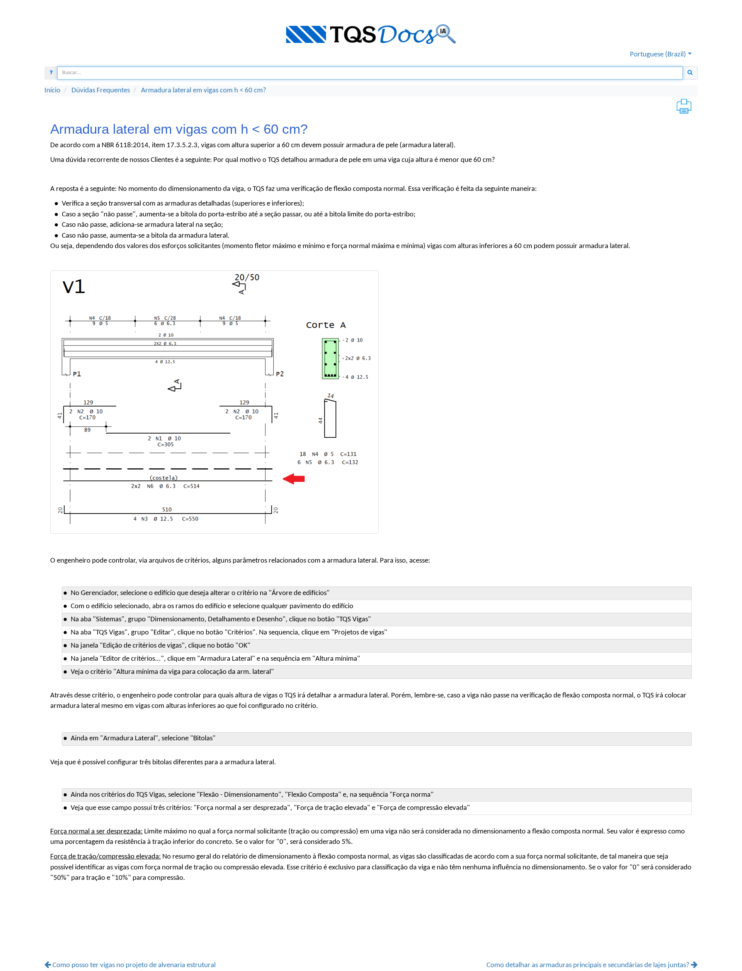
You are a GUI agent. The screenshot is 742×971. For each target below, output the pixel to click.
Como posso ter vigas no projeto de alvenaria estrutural (133, 965)
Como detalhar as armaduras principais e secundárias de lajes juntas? (589, 965)
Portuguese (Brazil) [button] (658, 54)
